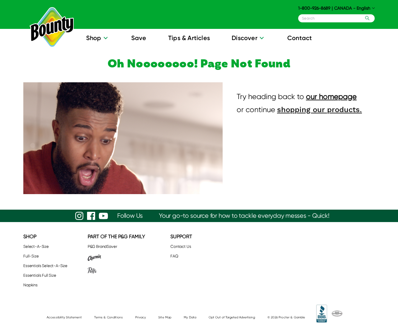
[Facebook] (91, 216)
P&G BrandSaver (102, 246)
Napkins (30, 285)
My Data (190, 317)
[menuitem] (97, 39)
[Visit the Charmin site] (116, 257)
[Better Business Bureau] (321, 314)
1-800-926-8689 (314, 8)
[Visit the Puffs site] (116, 270)
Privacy (140, 317)
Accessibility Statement (64, 317)
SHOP (29, 236)
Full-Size (31, 256)
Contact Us (180, 246)
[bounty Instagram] (79, 216)
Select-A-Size (36, 246)
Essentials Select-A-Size (45, 265)
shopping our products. (319, 109)
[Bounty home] (52, 27)
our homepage (331, 96)
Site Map (164, 317)
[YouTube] (103, 216)
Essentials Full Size (39, 275)
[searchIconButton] (366, 18)
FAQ (174, 256)
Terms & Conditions (108, 317)
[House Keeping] (337, 313)
